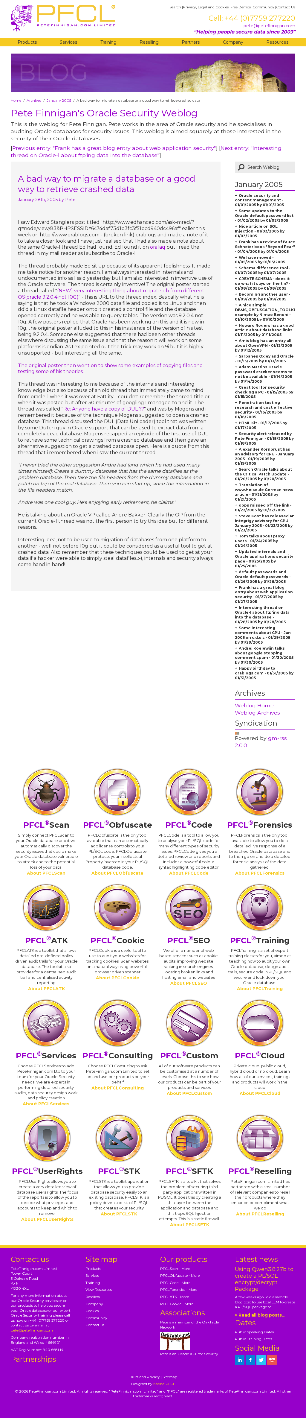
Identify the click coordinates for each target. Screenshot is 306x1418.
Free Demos (240, 7)
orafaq (157, 247)
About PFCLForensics (259, 873)
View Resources (98, 1289)
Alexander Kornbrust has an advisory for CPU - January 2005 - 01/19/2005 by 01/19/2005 (264, 456)
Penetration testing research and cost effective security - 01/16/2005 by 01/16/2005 (264, 409)
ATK (46, 940)
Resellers (92, 1296)
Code (188, 825)
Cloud (260, 1055)
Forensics (259, 825)
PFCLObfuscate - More (180, 1275)
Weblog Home (254, 705)
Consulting (117, 1055)
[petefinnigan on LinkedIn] (239, 1360)
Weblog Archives (257, 712)
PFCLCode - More (175, 1282)
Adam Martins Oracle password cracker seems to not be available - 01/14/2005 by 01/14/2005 (264, 374)
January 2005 (59, 100)
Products (27, 42)
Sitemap (170, 1377)
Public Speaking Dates (254, 1332)
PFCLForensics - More (178, 1289)
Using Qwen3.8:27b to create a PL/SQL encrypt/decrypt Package (264, 1279)
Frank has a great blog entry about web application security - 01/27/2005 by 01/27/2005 (264, 594)
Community (263, 7)
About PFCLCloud (260, 1093)
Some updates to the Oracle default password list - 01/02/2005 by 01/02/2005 (264, 216)
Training (108, 42)
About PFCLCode (189, 873)
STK (119, 1171)
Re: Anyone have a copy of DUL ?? (103, 409)
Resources (277, 42)
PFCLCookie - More (176, 1304)
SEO (188, 940)
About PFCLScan (46, 873)
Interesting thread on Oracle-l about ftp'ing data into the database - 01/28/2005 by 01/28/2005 (262, 614)
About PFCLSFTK (189, 1224)
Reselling (149, 42)
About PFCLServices (46, 1104)
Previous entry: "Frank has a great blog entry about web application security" (114, 148)
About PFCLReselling (260, 1214)
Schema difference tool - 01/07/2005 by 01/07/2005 (262, 270)
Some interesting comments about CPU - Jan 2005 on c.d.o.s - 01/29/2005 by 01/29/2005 (263, 635)
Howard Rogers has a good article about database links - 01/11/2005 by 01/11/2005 (265, 330)
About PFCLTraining (260, 988)
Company (233, 42)
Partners (191, 42)
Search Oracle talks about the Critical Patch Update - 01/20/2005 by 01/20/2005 (263, 474)
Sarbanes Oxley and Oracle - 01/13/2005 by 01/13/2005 (264, 358)
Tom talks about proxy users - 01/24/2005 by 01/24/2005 (259, 541)
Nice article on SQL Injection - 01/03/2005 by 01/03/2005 (259, 231)
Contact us (94, 1325)
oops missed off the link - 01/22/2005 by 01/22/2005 (263, 507)
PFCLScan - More (175, 1268)
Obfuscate (117, 825)
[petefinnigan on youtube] (272, 1360)
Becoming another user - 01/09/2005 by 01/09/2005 (262, 296)
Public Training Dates (253, 1339)
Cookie (118, 940)
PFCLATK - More (174, 1296)
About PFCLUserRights (47, 1219)
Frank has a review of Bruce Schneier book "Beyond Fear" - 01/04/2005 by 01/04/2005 (265, 247)
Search (175, 7)
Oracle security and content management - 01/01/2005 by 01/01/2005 (259, 200)
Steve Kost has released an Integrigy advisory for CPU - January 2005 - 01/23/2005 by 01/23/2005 (265, 523)
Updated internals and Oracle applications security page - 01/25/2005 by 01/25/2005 (264, 558)
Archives (34, 100)
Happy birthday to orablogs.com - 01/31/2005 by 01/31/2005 (264, 673)
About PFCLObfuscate (117, 873)
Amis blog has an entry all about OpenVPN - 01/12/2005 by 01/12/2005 (263, 345)
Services (68, 42)
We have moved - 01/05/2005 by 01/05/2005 (260, 260)
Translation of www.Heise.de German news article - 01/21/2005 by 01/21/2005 (264, 492)
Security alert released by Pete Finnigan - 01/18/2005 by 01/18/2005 (264, 438)
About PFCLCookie (117, 978)
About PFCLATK (46, 988)
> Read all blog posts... (260, 1315)
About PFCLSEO (188, 983)
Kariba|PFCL (164, 1383)
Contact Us (285, 7)
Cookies (92, 1310)
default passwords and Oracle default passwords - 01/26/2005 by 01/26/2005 (263, 577)
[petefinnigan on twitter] (261, 1360)
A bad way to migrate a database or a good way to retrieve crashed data (106, 184)
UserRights (47, 1171)
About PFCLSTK (119, 1214)
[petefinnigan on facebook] (250, 1360)
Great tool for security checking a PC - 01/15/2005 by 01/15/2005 (264, 392)
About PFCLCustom (189, 1093)
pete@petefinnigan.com (269, 25)
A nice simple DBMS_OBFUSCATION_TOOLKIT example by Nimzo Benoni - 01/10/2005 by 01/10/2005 (266, 312)
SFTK (189, 1171)
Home (16, 100)
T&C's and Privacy (144, 1377)
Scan (46, 825)
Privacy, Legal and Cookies (206, 7)
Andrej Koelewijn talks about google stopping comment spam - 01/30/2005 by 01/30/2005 (264, 655)
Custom (189, 1055)
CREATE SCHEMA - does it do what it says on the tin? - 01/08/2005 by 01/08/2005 (262, 283)
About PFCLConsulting (117, 1088)
